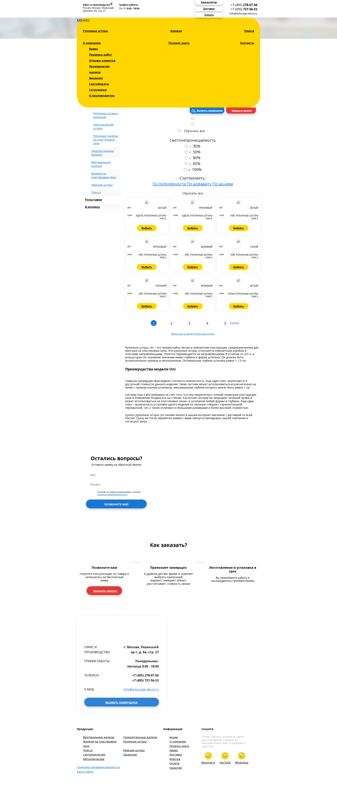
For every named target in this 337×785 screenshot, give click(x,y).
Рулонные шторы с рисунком (106, 115)
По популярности (170, 183)
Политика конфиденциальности (98, 767)
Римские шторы (102, 185)
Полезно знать (179, 43)
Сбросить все (194, 131)
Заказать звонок (241, 110)
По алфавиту (199, 183)
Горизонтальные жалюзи (140, 737)
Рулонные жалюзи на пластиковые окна (105, 139)
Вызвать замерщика (209, 110)
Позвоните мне (116, 504)
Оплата (174, 763)
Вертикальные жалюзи (98, 737)
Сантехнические (94, 754)
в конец (234, 322)
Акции (173, 737)
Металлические (93, 759)
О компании (92, 43)
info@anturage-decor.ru (243, 13)
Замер (173, 750)
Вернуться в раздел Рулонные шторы (192, 334)
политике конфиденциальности (112, 494)
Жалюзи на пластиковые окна (99, 744)
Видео (93, 49)
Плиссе (249, 31)
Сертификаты (99, 84)
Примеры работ (100, 55)
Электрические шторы (103, 126)
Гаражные (130, 754)
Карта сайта (85, 772)
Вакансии (96, 78)
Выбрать (147, 228)
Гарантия (175, 768)
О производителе (101, 95)
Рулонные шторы (95, 31)
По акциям (222, 183)
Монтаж (174, 759)
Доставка (175, 754)
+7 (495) (244, 5)
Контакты (247, 43)
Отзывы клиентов (102, 60)
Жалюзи (176, 31)
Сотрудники (98, 90)
